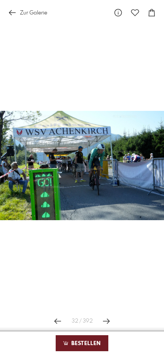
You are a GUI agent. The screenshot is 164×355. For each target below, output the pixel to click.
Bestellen (85, 343)
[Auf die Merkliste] (135, 13)
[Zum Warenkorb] (151, 13)
